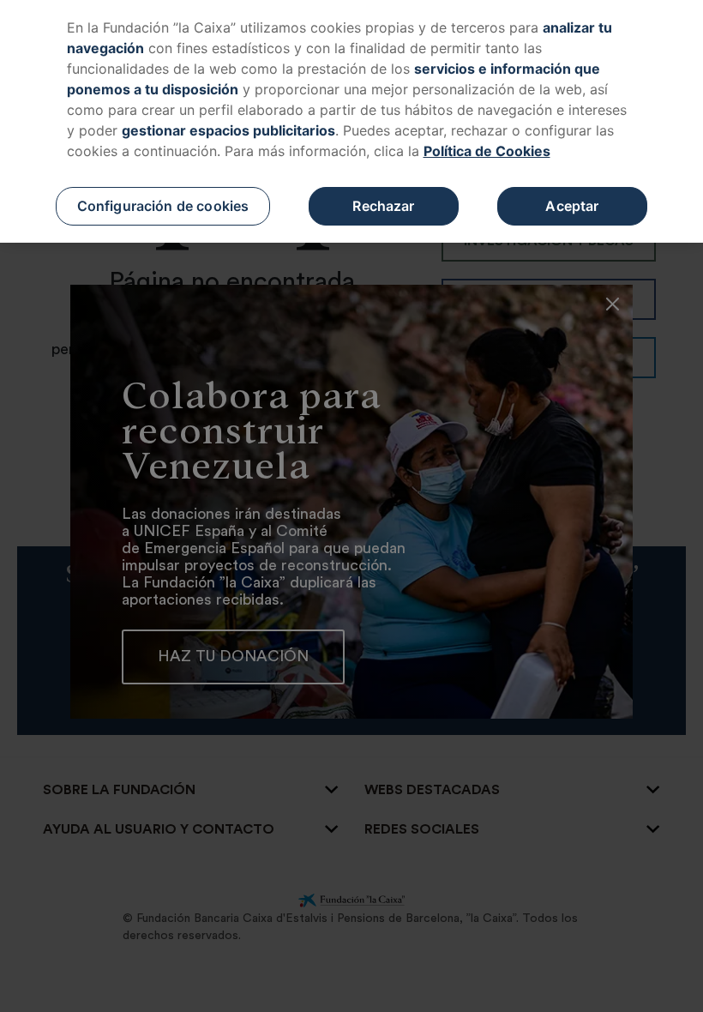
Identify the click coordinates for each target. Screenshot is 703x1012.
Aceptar (571, 205)
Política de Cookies (487, 151)
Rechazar (383, 205)
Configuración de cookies (163, 205)
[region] (351, 121)
